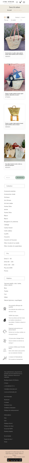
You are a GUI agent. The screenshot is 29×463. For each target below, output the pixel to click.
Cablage (6, 224)
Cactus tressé (8, 227)
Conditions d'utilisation (9, 407)
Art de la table (8, 203)
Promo (6, 271)
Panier (5, 442)
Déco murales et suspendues (13, 246)
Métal (6, 297)
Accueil (9, 10)
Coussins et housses (10, 240)
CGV (5, 420)
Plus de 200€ (8, 268)
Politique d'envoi (8, 423)
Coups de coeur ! (8, 439)
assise (6, 209)
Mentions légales (8, 431)
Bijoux (6, 215)
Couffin (6, 234)
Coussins (7, 237)
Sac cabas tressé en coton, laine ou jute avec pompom (13, 164)
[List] (8, 17)
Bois (5, 288)
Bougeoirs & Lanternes (11, 221)
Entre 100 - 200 (9, 265)
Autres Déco (8, 206)
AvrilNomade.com (16, 452)
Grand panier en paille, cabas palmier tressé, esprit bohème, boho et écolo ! (14, 53)
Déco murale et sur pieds (11, 243)
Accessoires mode (9, 194)
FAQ (5, 418)
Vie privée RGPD (8, 428)
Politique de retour (8, 426)
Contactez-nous (8, 405)
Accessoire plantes (10, 191)
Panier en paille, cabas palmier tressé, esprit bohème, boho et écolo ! (14, 124)
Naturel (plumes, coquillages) (13, 300)
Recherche (6, 399)
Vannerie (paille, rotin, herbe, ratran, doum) (12, 284)
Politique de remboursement (11, 410)
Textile (6, 291)
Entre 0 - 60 (8, 258)
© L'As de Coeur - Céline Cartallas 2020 (14, 457)
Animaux (7, 197)
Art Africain (7, 200)
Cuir (5, 294)
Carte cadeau (8, 231)
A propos (6, 402)
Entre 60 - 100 (8, 261)
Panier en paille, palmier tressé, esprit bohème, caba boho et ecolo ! (14, 94)
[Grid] (5, 17)
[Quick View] (18, 39)
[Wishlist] (15, 39)
